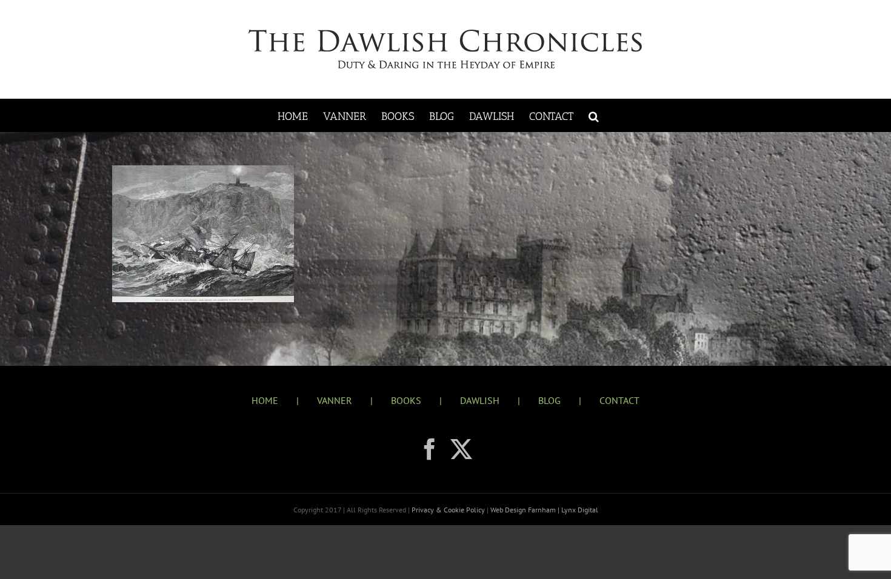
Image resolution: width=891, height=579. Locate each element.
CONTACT (619, 400)
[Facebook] (430, 449)
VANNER (334, 400)
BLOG (549, 400)
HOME (265, 400)
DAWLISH (479, 400)
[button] (594, 115)
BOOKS (406, 400)
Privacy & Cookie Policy (449, 509)
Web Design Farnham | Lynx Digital (543, 509)
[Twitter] (461, 449)
